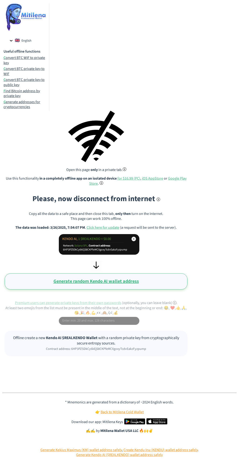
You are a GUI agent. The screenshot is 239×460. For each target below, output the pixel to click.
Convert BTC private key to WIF (24, 71)
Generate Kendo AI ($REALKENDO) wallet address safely (119, 454)
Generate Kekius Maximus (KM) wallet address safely (81, 450)
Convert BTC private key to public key (24, 82)
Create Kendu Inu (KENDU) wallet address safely (160, 450)
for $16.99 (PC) (128, 178)
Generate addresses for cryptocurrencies (22, 105)
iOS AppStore (152, 178)
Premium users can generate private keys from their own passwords (68, 302)
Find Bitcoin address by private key (22, 94)
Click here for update (103, 227)
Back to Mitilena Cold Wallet (122, 412)
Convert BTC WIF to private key (24, 60)
